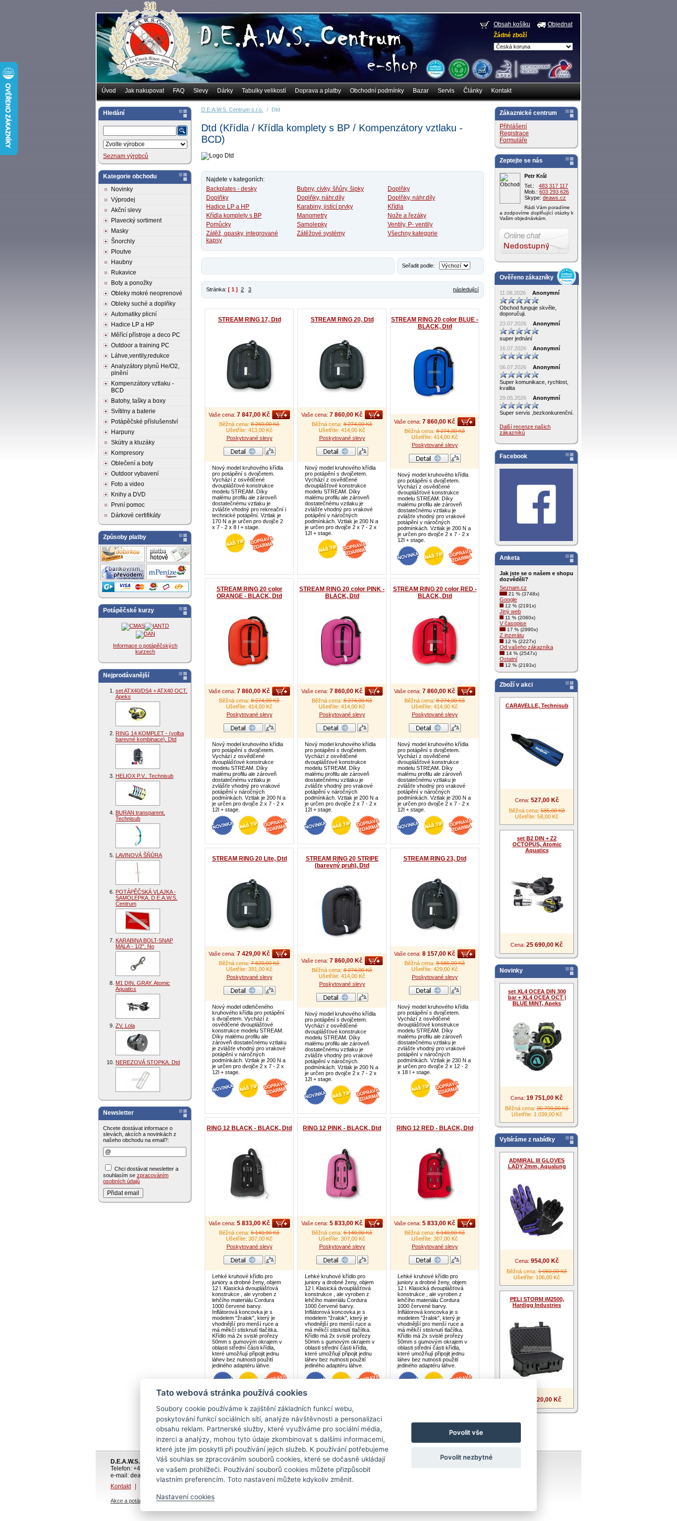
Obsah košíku (512, 24)
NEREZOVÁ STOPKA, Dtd (147, 1062)
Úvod (109, 90)
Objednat (560, 24)
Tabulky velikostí (264, 90)
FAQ (178, 90)
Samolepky (312, 224)
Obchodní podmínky (377, 90)
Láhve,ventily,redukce (140, 355)
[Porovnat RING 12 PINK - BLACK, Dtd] (362, 1262)
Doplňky (399, 188)
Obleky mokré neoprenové (146, 293)
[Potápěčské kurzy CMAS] (133, 626)
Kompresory (127, 452)
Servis (446, 90)
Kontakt (501, 90)
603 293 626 (554, 192)
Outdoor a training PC (140, 345)
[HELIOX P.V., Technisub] (138, 793)
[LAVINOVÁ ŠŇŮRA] (138, 872)
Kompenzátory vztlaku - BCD (142, 387)
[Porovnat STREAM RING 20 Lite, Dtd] (270, 993)
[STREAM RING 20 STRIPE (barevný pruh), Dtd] (342, 911)
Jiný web (510, 611)
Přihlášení (513, 126)
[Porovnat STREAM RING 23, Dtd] (455, 993)
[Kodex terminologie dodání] (481, 68)
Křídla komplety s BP (234, 215)
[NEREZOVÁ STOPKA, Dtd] (138, 1079)
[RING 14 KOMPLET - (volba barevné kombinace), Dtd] (138, 756)
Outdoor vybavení (135, 473)
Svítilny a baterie (133, 411)
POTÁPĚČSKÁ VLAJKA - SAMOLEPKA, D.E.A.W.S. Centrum (146, 898)
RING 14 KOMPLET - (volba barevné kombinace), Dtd (149, 736)
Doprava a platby (318, 90)
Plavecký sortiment (136, 220)
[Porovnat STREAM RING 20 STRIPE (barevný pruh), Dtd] (362, 1000)
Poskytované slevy (249, 438)
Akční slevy (126, 210)
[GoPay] (145, 590)
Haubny (121, 262)
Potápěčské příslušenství (144, 421)
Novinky (122, 189)
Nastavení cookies (185, 1497)
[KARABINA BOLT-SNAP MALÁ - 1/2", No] (138, 964)
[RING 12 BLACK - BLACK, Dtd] (249, 1174)
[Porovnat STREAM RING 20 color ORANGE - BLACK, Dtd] (270, 730)
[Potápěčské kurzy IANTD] (157, 626)
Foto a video (127, 484)
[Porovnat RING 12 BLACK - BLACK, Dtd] (270, 1262)
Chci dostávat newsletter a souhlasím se (140, 1175)
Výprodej (123, 199)
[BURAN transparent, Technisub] (138, 836)
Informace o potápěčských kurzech (145, 648)
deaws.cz (554, 198)
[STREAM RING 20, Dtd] (342, 365)
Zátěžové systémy (321, 233)
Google (508, 599)
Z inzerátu (512, 635)
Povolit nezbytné (466, 1457)
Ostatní (508, 659)
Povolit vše (466, 1432)
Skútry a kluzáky (133, 442)
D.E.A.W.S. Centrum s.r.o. (232, 109)
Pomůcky (218, 224)
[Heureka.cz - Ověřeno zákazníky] (435, 68)
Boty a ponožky (131, 282)
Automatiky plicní (134, 314)
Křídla (395, 206)
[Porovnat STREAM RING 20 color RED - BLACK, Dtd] (455, 730)
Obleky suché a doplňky (143, 303)
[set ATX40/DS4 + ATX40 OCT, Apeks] (138, 714)
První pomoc (128, 504)
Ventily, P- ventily (410, 224)
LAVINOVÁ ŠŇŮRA (138, 855)
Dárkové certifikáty (136, 515)
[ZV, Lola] (138, 1043)
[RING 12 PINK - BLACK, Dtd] (342, 1174)
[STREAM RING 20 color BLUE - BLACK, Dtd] (434, 372)
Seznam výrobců (125, 156)
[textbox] (139, 131)
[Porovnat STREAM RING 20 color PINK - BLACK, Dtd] (362, 730)
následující (466, 289)
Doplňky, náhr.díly (320, 197)
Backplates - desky (231, 188)
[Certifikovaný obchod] (533, 66)
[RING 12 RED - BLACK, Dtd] (434, 1174)
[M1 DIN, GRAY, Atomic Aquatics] (138, 1006)
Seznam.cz (513, 588)
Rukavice (123, 272)
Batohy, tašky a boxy (138, 400)
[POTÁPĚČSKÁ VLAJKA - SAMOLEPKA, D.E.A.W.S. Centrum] (138, 921)
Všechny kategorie (413, 233)
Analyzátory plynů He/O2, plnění (145, 370)
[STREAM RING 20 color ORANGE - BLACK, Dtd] (249, 641)
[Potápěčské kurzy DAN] (145, 634)
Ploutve (121, 251)
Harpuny (122, 432)
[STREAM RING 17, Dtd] (249, 365)
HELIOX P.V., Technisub (144, 776)
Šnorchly (123, 241)
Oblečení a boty (132, 463)
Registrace (514, 133)
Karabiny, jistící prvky (325, 206)
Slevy (200, 90)
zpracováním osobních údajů (136, 1178)
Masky (119, 230)
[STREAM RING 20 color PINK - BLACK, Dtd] (342, 641)
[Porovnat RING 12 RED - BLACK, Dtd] (455, 1262)
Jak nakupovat (144, 90)
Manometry (312, 215)
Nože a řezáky (407, 215)
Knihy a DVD (128, 494)
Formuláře (513, 140)
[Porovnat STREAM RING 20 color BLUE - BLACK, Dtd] (455, 461)
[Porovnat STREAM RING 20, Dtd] (362, 454)
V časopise (513, 623)
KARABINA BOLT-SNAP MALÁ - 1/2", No (144, 943)
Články (472, 90)
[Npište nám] (534, 252)
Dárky (225, 90)
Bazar (421, 90)
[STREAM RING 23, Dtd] (434, 904)
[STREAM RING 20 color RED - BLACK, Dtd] (434, 641)
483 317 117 (553, 186)
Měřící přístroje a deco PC (145, 334)
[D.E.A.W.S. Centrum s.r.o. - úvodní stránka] (149, 47)
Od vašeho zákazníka (526, 647)
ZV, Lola (125, 1026)
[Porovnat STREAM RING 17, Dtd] (270, 454)
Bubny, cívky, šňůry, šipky (330, 188)
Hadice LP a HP (132, 324)
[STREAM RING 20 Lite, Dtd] (249, 904)
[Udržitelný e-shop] (458, 68)
